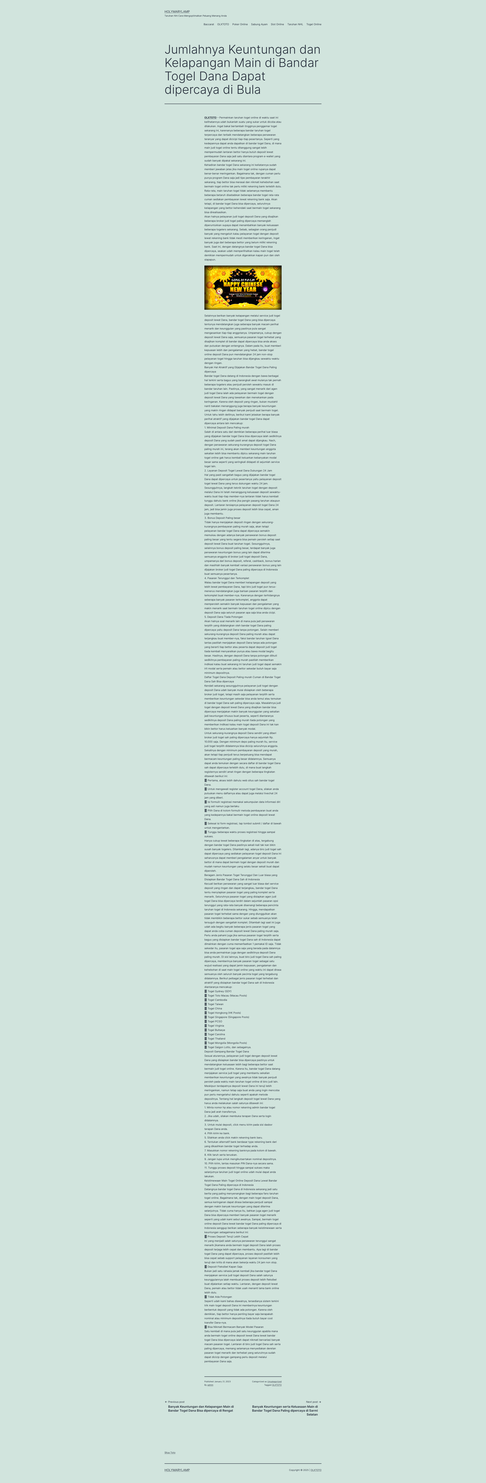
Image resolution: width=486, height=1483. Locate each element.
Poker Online (240, 24)
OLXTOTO (223, 24)
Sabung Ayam (259, 24)
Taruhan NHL (295, 24)
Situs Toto (170, 1452)
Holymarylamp (177, 11)
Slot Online (277, 24)
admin (210, 1385)
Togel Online (313, 24)
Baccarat (209, 24)
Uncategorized (274, 1381)
